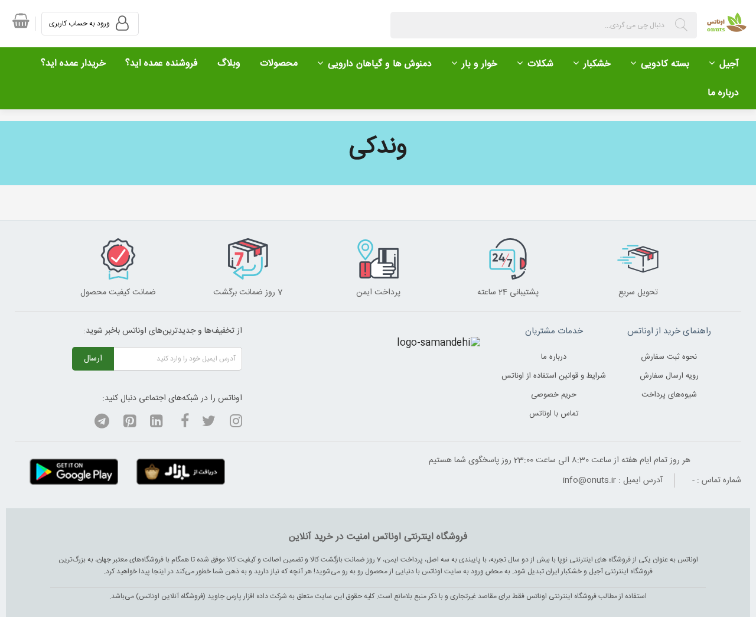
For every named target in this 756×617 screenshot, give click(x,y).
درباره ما (553, 356)
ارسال (93, 359)
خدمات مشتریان (554, 331)
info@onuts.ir (589, 480)
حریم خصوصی (553, 394)
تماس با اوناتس (554, 413)
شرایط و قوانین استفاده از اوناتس (553, 375)
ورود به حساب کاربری (80, 24)
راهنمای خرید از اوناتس (669, 331)
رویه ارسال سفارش (669, 375)
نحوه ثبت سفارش (669, 356)
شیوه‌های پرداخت (669, 394)
